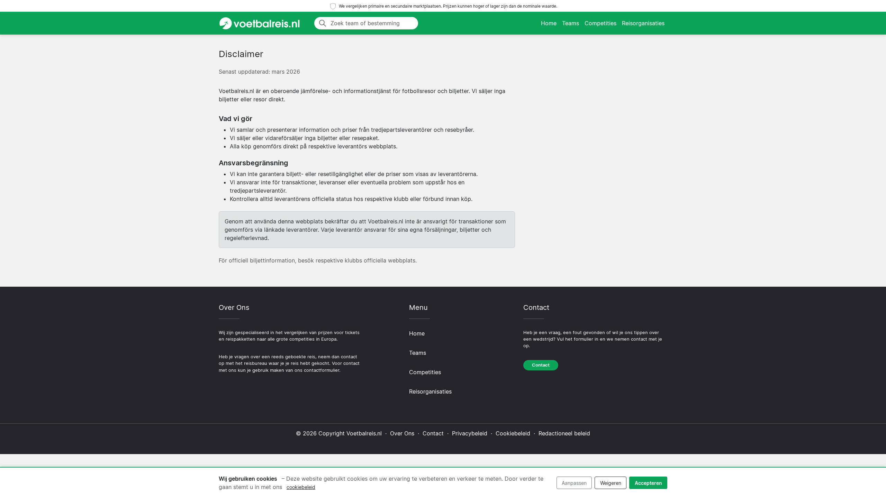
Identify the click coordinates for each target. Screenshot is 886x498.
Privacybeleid (469, 433)
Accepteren (648, 483)
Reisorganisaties (643, 23)
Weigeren (610, 483)
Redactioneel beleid (564, 433)
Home (549, 23)
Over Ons (402, 433)
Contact (541, 365)
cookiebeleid (301, 487)
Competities (600, 23)
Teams (570, 23)
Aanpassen (574, 483)
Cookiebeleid (513, 433)
